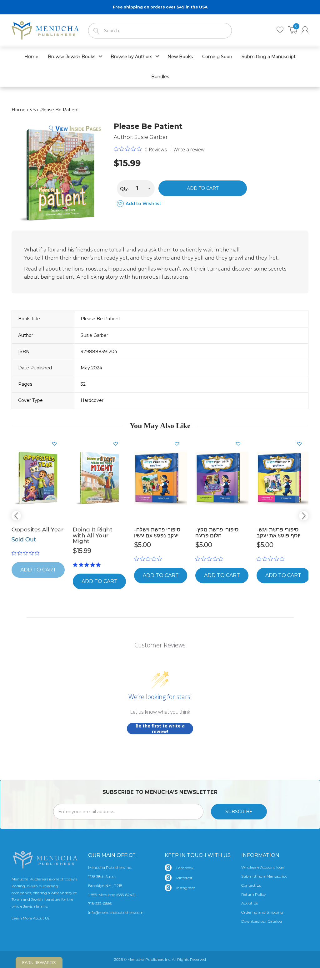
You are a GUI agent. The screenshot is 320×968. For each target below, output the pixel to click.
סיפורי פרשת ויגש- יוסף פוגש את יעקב (279, 532)
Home (19, 110)
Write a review (189, 149)
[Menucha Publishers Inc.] (45, 29)
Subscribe (238, 811)
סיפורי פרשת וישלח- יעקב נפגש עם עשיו (157, 532)
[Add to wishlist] (57, 444)
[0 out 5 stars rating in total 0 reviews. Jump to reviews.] (27, 553)
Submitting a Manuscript (264, 876)
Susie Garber (151, 137)
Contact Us (251, 885)
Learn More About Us (30, 918)
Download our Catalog (261, 921)
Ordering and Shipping (262, 912)
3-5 (32, 110)
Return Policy (253, 894)
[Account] (305, 29)
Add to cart (202, 188)
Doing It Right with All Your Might (92, 535)
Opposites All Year (37, 529)
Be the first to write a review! (160, 728)
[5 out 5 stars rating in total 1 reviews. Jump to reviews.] (88, 564)
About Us (249, 903)
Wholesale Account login (263, 867)
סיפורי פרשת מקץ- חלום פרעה (216, 532)
